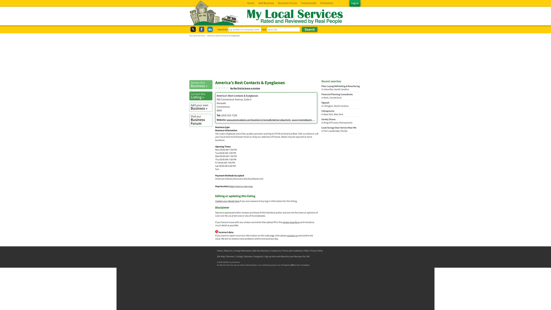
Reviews (230, 256)
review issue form (291, 222)
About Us (228, 250)
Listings (239, 256)
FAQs (306, 250)
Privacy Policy (316, 250)
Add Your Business (261, 250)
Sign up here (270, 256)
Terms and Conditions (292, 250)
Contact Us (276, 250)
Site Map (221, 256)
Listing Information (242, 250)
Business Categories (253, 256)
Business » (199, 84)
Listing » (198, 96)
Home (220, 250)
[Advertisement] (275, 58)
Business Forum (198, 120)
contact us (292, 235)
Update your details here (227, 201)
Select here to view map (241, 186)
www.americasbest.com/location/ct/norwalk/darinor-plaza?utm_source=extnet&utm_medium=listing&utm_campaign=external (290, 119)
